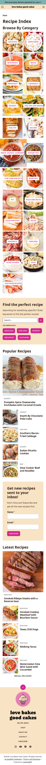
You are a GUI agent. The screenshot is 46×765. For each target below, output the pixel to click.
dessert (36, 331)
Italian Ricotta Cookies (28, 452)
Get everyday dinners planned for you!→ (23, 2)
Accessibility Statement (13, 759)
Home (5, 15)
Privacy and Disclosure (31, 759)
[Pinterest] (30, 746)
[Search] (2, 6)
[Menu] (43, 6)
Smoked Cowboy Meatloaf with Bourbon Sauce (29, 614)
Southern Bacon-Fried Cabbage (29, 435)
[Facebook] (25, 746)
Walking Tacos (28, 646)
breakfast (9, 337)
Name (11, 512)
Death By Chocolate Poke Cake (31, 417)
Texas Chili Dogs (29, 629)
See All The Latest (23, 676)
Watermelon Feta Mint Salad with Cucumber (30, 666)
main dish (8, 331)
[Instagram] (15, 746)
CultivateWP (27, 762)
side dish (23, 331)
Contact (23, 737)
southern (24, 337)
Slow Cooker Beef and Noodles (30, 469)
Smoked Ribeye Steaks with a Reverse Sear (21, 600)
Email (10, 522)
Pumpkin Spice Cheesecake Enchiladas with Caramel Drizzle (22, 404)
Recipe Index (23, 723)
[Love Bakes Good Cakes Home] (23, 7)
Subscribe (13, 533)
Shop (23, 728)
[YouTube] (20, 746)
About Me (23, 732)
